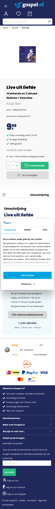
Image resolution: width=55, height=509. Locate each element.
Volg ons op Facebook (15, 487)
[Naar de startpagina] (33, 5)
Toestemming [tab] (9, 230)
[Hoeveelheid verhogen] (17, 165)
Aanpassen (26, 284)
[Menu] (6, 5)
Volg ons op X (12, 480)
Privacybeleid (15, 454)
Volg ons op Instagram (16, 494)
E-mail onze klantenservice (29, 314)
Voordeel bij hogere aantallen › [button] (19, 150)
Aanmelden (9, 472)
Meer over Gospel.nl (15, 410)
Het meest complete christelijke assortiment (25, 393)
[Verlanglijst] (19, 13)
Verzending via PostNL (16, 398)
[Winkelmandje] (30, 14)
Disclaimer (31, 500)
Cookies (22, 500)
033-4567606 (28, 323)
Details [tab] (27, 230)
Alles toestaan (27, 275)
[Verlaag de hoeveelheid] (9, 165)
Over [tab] (45, 230)
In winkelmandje (36, 165)
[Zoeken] (49, 21)
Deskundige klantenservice (17, 406)
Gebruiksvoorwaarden (33, 454)
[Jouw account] (6, 13)
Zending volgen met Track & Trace (21, 402)
